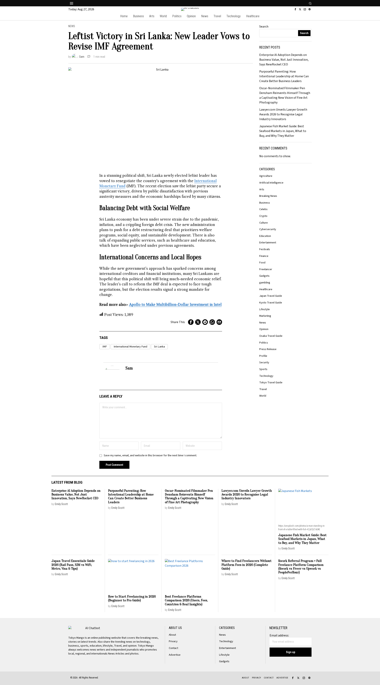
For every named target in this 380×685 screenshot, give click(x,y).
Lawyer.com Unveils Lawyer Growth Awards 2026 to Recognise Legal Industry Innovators (283, 114)
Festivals (264, 249)
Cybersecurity (267, 229)
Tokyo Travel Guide (270, 382)
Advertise (174, 655)
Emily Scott (61, 504)
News (71, 26)
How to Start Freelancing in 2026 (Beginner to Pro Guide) (132, 598)
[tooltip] (295, 9)
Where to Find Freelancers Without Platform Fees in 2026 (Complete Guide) (246, 564)
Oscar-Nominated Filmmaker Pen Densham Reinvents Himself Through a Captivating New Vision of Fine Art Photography (189, 496)
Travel (263, 389)
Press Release (267, 349)
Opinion (263, 329)
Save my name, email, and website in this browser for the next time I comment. (150, 455)
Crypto (263, 216)
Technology (266, 376)
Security (264, 362)
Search (263, 26)
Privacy (173, 641)
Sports (263, 369)
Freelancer (265, 269)
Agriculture (265, 176)
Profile (263, 356)
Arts (261, 189)
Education (265, 236)
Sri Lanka (159, 346)
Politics (263, 343)
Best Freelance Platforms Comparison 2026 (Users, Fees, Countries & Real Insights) (186, 600)
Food (262, 262)
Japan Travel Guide (270, 296)
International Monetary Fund (130, 346)
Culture (263, 223)
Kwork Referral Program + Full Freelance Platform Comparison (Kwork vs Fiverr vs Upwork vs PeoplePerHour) (301, 566)
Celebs (263, 209)
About (172, 635)
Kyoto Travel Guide (270, 302)
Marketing (265, 316)
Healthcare (265, 289)
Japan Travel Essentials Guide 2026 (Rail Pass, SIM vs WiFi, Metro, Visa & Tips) (73, 564)
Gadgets (264, 276)
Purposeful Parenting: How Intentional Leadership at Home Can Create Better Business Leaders (284, 76)
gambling (264, 282)
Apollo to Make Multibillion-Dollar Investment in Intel (175, 304)
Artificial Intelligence (271, 183)
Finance (263, 256)
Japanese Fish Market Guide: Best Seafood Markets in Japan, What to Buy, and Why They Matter (282, 131)
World (262, 396)
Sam (81, 56)
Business (264, 203)
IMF (104, 346)
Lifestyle (264, 309)
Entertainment (267, 242)
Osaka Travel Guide (270, 336)
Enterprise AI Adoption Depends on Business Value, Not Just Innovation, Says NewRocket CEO (284, 60)
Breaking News (268, 196)
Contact (173, 648)
